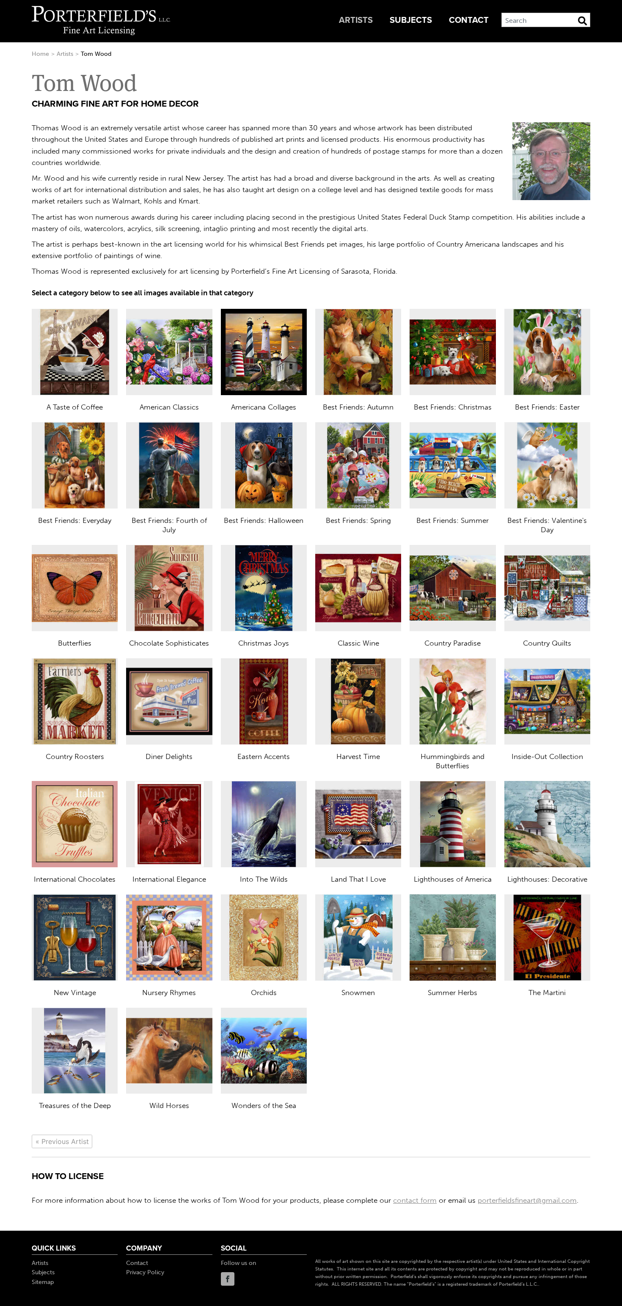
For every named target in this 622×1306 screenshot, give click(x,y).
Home (40, 54)
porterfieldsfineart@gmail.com (527, 1200)
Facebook (227, 1279)
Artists (356, 20)
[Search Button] (582, 20)
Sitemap (43, 1282)
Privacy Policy (145, 1272)
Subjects (411, 20)
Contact (469, 20)
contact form (415, 1200)
